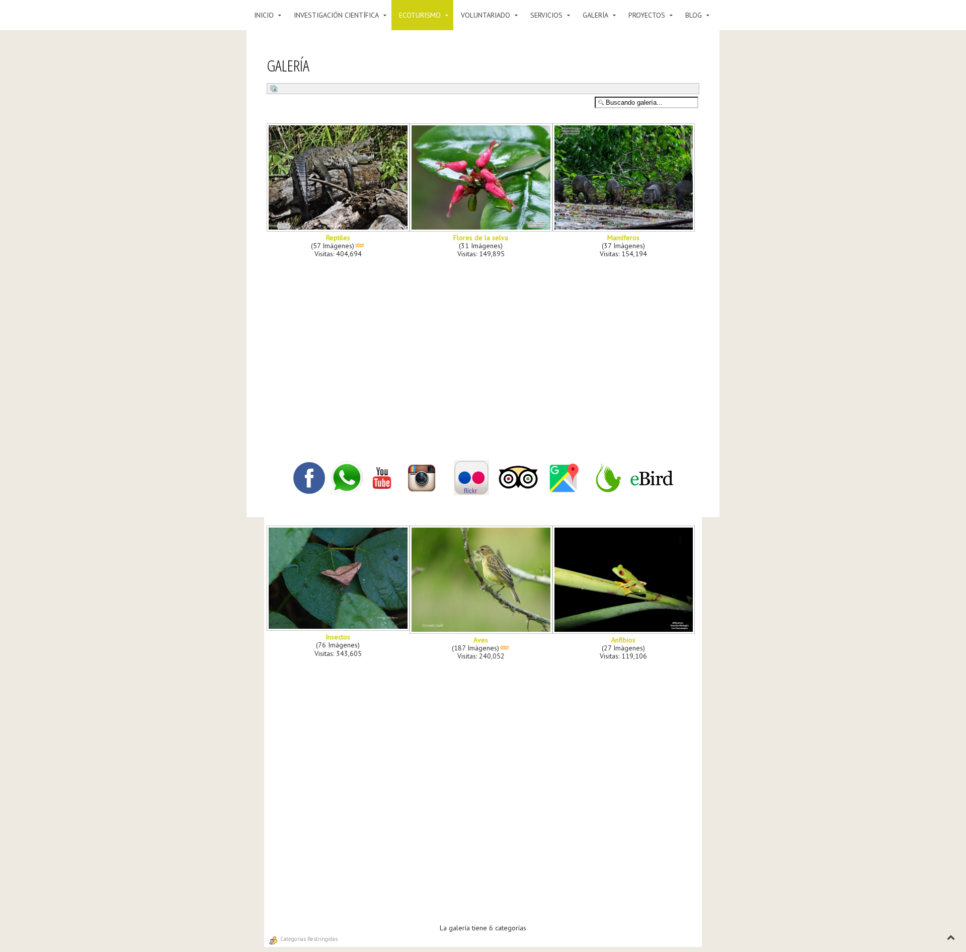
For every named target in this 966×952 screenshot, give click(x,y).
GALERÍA (595, 15)
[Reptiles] (339, 228)
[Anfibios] (624, 630)
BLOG (693, 15)
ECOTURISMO (420, 15)
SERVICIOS (546, 15)
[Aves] (482, 630)
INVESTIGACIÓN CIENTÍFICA (336, 15)
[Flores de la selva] (482, 228)
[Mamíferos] (624, 228)
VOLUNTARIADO (485, 15)
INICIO (264, 15)
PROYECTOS (646, 15)
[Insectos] (339, 627)
